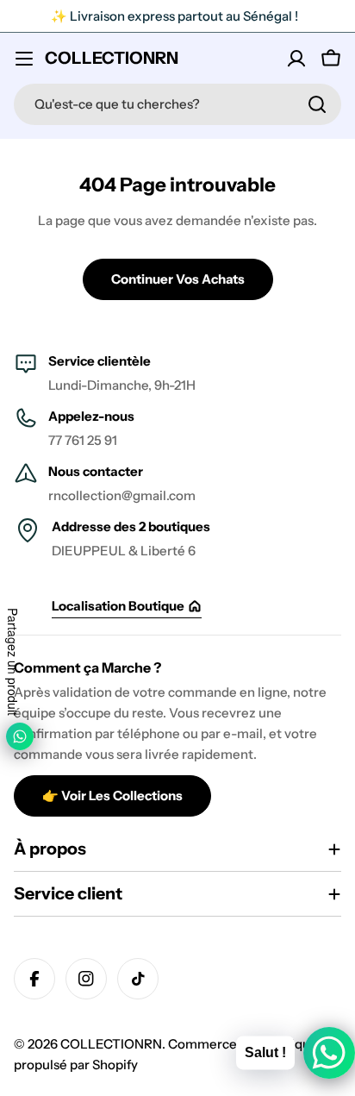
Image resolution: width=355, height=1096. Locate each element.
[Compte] (296, 58)
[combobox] (177, 104)
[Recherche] (317, 104)
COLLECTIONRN (111, 57)
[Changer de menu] (24, 58)
